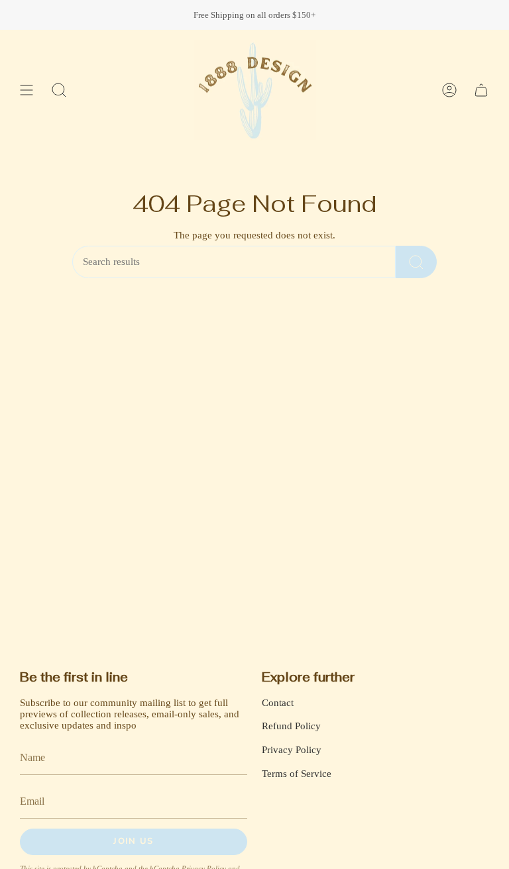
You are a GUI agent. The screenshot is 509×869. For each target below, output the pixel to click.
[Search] (416, 262)
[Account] (449, 90)
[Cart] (481, 90)
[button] (59, 90)
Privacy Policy (291, 749)
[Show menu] (26, 90)
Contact (278, 702)
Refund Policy (291, 726)
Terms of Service (296, 773)
